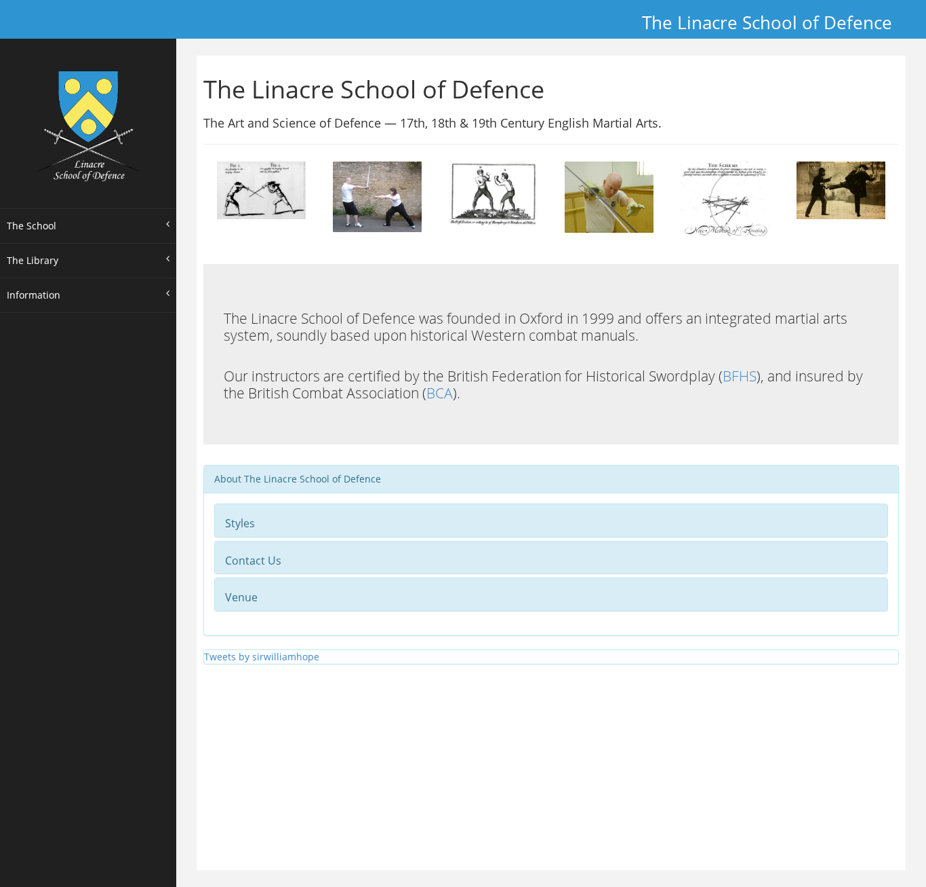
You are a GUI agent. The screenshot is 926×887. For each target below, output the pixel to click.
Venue (241, 597)
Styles (240, 523)
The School (31, 225)
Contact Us (253, 560)
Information (33, 294)
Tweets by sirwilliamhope (261, 656)
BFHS (740, 375)
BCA (439, 392)
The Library (32, 260)
